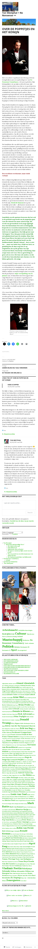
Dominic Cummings (15, 720)
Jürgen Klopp (6, 784)
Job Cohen (19, 775)
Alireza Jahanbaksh (11, 689)
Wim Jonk (13, 873)
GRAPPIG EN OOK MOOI (11, 669)
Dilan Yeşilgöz (20, 716)
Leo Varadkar (26, 790)
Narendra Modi (10, 814)
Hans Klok (32, 751)
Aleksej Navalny (25, 685)
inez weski (27, 759)
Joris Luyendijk (21, 781)
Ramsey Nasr (17, 824)
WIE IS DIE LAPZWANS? (11, 659)
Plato (30, 822)
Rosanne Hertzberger (20, 834)
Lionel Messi (29, 792)
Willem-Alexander (18, 871)
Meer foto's (5, 910)
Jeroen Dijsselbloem (23, 769)
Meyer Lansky (11, 811)
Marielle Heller (25, 798)
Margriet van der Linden (15, 798)
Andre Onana (21, 689)
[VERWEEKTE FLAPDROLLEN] (27, 596)
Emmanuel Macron (28, 726)
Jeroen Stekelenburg (23, 771)
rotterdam (29, 834)
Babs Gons (12, 701)
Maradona (12, 796)
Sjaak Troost (31, 846)
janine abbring (8, 765)
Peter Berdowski (18, 820)
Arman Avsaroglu (7, 697)
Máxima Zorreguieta (23, 813)
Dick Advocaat (25, 714)
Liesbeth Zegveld (7, 792)
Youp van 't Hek (25, 878)
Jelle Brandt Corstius (8, 769)
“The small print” (9, 563)
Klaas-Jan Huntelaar (21, 788)
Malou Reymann (6, 796)
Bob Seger (32, 702)
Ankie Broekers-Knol (20, 691)
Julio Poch (24, 782)
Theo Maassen (11, 854)
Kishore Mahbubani (10, 788)
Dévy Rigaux (15, 723)
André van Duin (30, 689)
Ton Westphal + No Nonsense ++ (12, 14)
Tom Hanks (31, 857)
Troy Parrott (15, 861)
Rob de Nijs (20, 825)
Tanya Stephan (24, 852)
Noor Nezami (9, 816)
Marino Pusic (10, 800)
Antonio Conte (11, 694)
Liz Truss (8, 794)
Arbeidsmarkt (10, 630)
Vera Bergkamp (19, 864)
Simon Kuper (17, 846)
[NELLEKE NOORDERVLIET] (27, 613)
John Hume (21, 777)
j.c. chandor (24, 761)
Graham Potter (21, 747)
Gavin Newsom (25, 738)
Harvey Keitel (29, 753)
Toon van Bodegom (23, 859)
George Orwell (24, 741)
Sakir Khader (25, 838)
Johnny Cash (27, 777)
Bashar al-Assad (21, 701)
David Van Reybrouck (7, 711)
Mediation (26, 640)
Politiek (11, 361)
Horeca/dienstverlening (9, 636)
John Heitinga (12, 777)
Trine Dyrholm (8, 861)
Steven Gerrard (15, 850)
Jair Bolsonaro (19, 763)
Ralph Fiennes (9, 824)
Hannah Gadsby (20, 751)
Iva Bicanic (18, 761)
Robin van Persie (25, 828)
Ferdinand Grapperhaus (21, 732)
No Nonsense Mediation (10, 561)
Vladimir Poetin (12, 868)
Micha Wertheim (28, 811)
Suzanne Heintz (31, 850)
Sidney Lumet (10, 843)
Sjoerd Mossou (6, 848)
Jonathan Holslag (30, 779)
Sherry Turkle (23, 841)
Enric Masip (5, 728)
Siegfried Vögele (18, 843)
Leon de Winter (17, 790)
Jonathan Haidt (20, 779)
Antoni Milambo (27, 692)
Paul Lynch (18, 818)
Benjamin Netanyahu (19, 702)
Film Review (30, 634)
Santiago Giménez (6, 841)
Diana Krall (15, 714)
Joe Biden (27, 775)
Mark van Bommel (16, 807)
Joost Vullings (13, 781)
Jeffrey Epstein (32, 767)
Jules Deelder (18, 782)
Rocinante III (24, 647)
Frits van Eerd (8, 738)
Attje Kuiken (23, 699)
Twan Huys (23, 861)
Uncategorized (22, 650)
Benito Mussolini (10, 702)
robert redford (12, 828)
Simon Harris (10, 846)
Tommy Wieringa (8, 859)
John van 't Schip (11, 779)
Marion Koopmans (26, 800)
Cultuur (20, 633)
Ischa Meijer (11, 761)
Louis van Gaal (19, 794)
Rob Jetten (6, 831)
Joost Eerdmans (6, 781)
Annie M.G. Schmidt (30, 691)
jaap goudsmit (12, 763)
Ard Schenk (21, 694)
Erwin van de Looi (24, 730)
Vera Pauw (27, 864)
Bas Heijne (28, 701)
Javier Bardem (10, 767)
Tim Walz (20, 855)
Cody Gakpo (5, 708)
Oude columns (29, 643)
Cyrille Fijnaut (31, 708)
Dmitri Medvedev (6, 720)
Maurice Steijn (22, 809)
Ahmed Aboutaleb (25, 683)
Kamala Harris (27, 784)
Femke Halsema (7, 732)
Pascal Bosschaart (8, 818)
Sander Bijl (18, 839)
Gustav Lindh (22, 749)
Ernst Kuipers (10, 730)
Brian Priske (24, 705)
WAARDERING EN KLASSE (11, 673)
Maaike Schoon (30, 794)
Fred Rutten (27, 736)
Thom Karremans (14, 855)
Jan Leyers (18, 765)
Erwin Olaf (17, 730)
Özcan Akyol (23, 880)
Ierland (8, 560)
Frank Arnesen (16, 734)
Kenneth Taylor (25, 786)
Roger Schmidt (15, 831)
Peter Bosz (26, 820)
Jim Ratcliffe (15, 773)
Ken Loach (17, 786)
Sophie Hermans (15, 848)
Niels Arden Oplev (28, 814)
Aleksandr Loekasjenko (14, 685)
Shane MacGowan (15, 841)
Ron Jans (13, 834)
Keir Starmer (11, 786)
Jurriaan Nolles (31, 782)
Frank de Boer (27, 734)
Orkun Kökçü (23, 816)
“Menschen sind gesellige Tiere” (15, 544)
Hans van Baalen (15, 753)
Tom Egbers (20, 857)
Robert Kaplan (5, 828)
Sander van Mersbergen (27, 839)
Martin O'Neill (26, 807)
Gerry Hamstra (6, 745)
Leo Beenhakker (7, 790)
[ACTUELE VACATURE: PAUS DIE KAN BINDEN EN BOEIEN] (10, 579)
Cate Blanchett (31, 707)
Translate (15, 534)
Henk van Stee (32, 755)
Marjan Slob (18, 803)
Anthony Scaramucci (17, 692)
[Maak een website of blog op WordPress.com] (2, 938)
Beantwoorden (9, 434)
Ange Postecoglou (8, 691)
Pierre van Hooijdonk (11, 822)
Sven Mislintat (7, 852)
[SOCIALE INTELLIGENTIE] (10, 613)
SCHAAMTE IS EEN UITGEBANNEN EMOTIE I (17, 667)
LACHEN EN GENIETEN (10, 662)
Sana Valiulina (12, 839)
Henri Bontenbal (7, 757)
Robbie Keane (14, 825)
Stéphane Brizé (23, 850)
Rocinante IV (6, 650)
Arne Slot (18, 697)
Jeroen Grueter (12, 771)
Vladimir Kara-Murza (27, 865)
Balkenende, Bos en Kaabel (15, 549)
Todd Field (25, 855)
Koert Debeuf (31, 788)
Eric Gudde (11, 728)
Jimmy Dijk (8, 773)
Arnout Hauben (8, 699)
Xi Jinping (15, 877)
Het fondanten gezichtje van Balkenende (19, 557)
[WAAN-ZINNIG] (10, 596)
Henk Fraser (18, 755)
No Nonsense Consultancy (11, 558)
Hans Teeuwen (5, 753)
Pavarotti (31, 818)
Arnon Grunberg (28, 697)
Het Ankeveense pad (14, 546)
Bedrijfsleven (8, 634)
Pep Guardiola (8, 820)
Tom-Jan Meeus (13, 857)
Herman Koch (15, 757)
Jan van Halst (29, 765)
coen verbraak (13, 709)
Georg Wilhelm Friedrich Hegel (18, 742)
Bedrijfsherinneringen (25, 630)
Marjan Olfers (11, 803)
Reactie (30, 512)
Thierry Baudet (21, 853)
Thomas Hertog (6, 855)
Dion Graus (30, 716)
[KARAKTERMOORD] (27, 579)
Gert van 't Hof (15, 745)
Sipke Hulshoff (23, 846)
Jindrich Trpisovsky (25, 773)
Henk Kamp (26, 755)
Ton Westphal (15, 440)
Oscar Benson (30, 816)
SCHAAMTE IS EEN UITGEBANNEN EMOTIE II (17, 666)
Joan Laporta (13, 775)
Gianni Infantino (23, 745)
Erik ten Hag (26, 728)
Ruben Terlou (18, 836)
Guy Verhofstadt (13, 751)
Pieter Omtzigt (23, 822)
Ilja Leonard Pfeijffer (15, 760)
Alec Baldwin (5, 685)
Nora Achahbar (16, 816)
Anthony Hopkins (6, 692)
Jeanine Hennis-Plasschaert (21, 767)
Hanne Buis (27, 751)
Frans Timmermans (10, 737)
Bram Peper (15, 705)
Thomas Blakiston (30, 853)
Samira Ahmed (5, 839)
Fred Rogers (21, 736)
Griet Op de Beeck (13, 749)
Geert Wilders (12, 740)
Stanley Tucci (22, 848)
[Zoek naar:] (19, 932)
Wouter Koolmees (13, 875)
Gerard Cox (31, 742)
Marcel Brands (19, 796)
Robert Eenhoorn (29, 825)
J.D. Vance (29, 761)
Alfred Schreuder (13, 687)
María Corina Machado (10, 809)
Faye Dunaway (32, 730)
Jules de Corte (10, 782)
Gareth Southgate (16, 738)
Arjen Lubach (30, 694)
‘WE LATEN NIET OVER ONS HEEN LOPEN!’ (16, 670)
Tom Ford (26, 857)
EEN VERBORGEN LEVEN (11, 661)
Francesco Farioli (6, 734)
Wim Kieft (18, 873)
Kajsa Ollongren (16, 784)
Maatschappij (12, 640)
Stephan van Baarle (6, 850)
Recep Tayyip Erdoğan (27, 824)
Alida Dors (28, 687)
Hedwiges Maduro (7, 755)
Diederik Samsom (17, 203)
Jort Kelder (28, 781)
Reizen (17, 647)
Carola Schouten (12, 707)
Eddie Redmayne (25, 723)
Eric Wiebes (17, 728)
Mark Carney (24, 803)
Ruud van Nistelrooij (14, 838)
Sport (14, 650)
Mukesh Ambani (13, 813)
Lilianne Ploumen (19, 792)
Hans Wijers (23, 753)
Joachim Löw (5, 775)
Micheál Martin (5, 813)
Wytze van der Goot (25, 875)
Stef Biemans (29, 848)
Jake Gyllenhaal (27, 763)
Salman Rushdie (32, 838)
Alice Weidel (23, 687)
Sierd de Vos (26, 843)
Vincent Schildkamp (15, 865)
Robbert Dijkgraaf (6, 825)
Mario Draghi (19, 800)
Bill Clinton (27, 702)
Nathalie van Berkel (18, 814)
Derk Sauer (9, 714)
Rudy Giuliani (27, 836)
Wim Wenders (24, 873)
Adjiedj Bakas (5, 683)
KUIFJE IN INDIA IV (9, 672)
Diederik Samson (9, 716)
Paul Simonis (25, 818)
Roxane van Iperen (8, 836)
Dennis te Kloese (21, 711)
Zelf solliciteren (12, 547)
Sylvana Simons (16, 852)
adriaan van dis (12, 683)
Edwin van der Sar (13, 726)
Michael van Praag (19, 811)
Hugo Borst (22, 757)
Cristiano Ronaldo (23, 708)
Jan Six (23, 765)
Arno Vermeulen (16, 699)
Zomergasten (13, 880)
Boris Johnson (7, 705)
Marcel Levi (27, 796)
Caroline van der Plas (22, 707)
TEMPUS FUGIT (8, 664)
